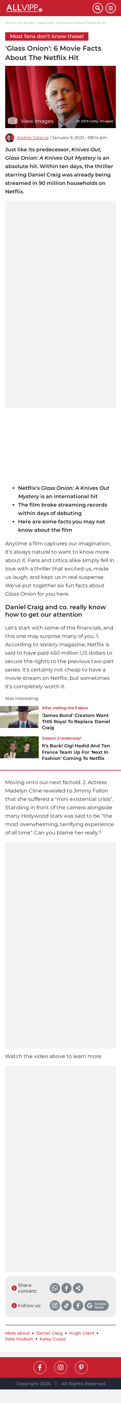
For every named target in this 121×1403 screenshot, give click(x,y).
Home (9, 23)
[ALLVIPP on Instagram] (60, 1367)
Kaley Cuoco (53, 1339)
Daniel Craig (49, 1333)
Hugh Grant (81, 1333)
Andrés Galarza (33, 137)
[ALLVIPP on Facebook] (40, 1367)
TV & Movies (25, 23)
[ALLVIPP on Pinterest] (81, 1367)
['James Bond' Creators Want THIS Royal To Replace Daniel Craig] (19, 720)
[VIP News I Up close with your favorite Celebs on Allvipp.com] (49, 8)
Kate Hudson (19, 1339)
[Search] (98, 8)
